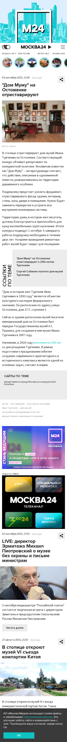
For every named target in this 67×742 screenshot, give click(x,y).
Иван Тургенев (10, 408)
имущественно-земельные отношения (22, 416)
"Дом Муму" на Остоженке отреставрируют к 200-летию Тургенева (35, 262)
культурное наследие (38, 404)
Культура (37, 78)
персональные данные (38, 717)
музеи (5, 404)
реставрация (18, 404)
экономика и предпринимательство (21, 412)
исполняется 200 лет (47, 343)
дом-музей (25, 408)
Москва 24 (33, 47)
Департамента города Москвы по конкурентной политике (29, 383)
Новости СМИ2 (10, 473)
